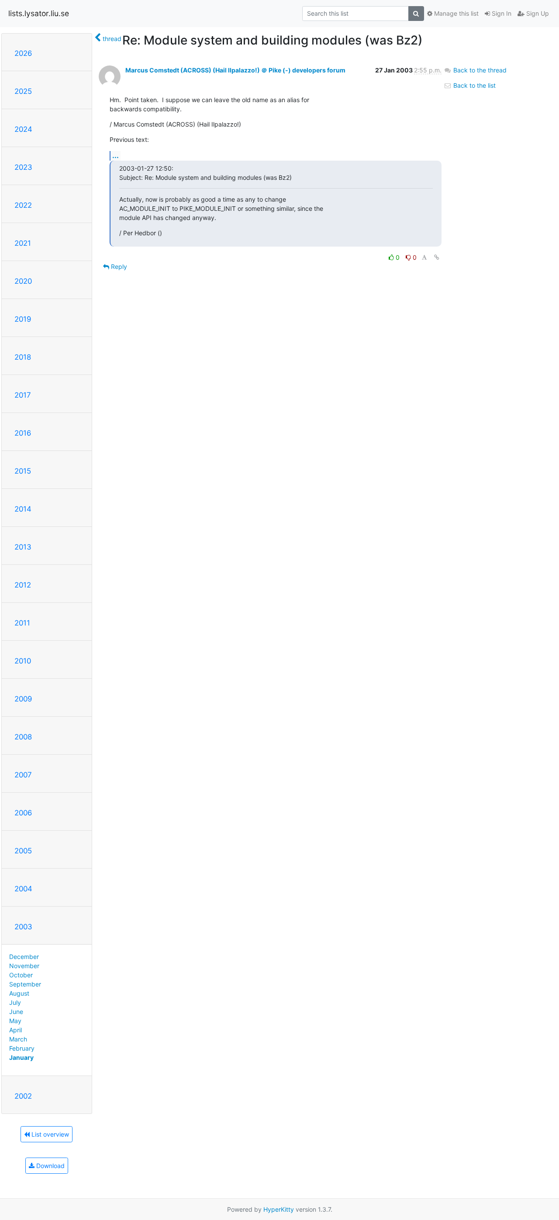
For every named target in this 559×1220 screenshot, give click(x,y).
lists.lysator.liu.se (38, 13)
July (15, 1002)
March (18, 1039)
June (16, 1011)
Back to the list (474, 85)
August (19, 993)
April (15, 1030)
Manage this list (455, 13)
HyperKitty (278, 1209)
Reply (118, 266)
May (15, 1020)
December (24, 956)
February (22, 1048)
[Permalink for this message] (437, 257)
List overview (49, 1134)
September (25, 984)
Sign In (500, 13)
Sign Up (536, 13)
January (21, 1057)
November (24, 965)
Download (50, 1165)
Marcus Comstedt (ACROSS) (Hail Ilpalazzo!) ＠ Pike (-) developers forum (235, 70)
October (21, 975)
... (115, 155)
